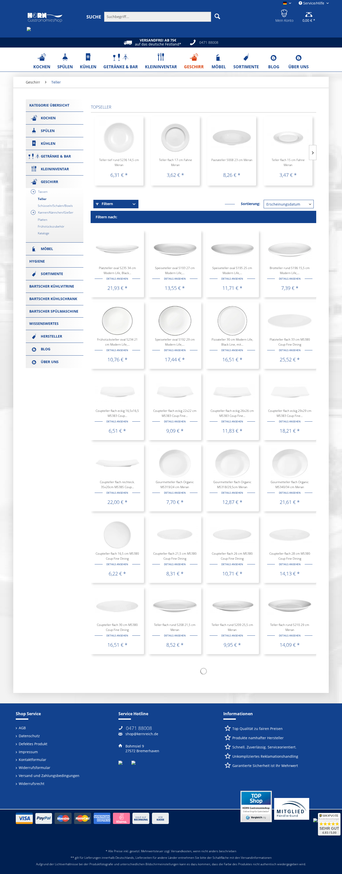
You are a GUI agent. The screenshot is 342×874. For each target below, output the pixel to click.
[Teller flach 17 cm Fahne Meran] (175, 137)
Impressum (28, 751)
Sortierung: (250, 203)
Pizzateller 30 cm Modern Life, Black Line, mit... (232, 342)
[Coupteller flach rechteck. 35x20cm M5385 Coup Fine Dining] (117, 463)
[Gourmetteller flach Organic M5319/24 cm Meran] (175, 463)
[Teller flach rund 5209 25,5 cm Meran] (232, 606)
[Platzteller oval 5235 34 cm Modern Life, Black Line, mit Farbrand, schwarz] (117, 249)
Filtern (107, 203)
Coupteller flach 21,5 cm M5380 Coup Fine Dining (175, 556)
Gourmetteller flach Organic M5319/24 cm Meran (175, 484)
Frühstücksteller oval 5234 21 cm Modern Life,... (117, 342)
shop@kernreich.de (141, 733)
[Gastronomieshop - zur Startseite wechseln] (45, 17)
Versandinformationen (256, 857)
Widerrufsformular (34, 767)
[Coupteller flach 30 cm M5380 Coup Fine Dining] (117, 606)
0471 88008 (139, 728)
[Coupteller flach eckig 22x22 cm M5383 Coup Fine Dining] (175, 392)
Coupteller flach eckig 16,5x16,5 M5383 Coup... (117, 413)
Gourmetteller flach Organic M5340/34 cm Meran (290, 484)
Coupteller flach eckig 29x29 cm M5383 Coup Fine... (289, 413)
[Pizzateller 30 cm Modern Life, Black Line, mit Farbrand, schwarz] (232, 321)
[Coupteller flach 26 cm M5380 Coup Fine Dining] (232, 535)
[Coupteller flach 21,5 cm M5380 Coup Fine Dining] (175, 535)
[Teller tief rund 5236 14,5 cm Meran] (119, 137)
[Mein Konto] (284, 13)
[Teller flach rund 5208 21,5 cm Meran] (175, 606)
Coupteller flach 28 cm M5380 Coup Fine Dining (289, 556)
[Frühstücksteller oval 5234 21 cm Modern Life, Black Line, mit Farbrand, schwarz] (117, 321)
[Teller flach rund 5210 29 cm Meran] (289, 606)
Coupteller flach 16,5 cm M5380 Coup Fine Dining (117, 556)
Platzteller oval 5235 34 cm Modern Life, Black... (117, 270)
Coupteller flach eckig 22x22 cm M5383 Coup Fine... (175, 413)
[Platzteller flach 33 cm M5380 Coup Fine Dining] (289, 321)
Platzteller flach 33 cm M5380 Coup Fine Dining (290, 342)
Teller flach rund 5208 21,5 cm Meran (175, 627)
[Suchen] (217, 16)
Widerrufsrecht (31, 783)
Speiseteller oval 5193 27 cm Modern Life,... (175, 270)
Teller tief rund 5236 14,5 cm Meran (119, 162)
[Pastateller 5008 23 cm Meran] (231, 137)
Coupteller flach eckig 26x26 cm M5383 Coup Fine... (232, 413)
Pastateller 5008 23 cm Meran (231, 160)
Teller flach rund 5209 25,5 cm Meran (232, 627)
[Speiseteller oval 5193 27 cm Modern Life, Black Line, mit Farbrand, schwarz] (175, 249)
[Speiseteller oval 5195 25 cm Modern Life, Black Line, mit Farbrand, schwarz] (232, 249)
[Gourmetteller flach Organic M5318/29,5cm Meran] (232, 463)
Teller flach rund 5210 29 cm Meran (289, 627)
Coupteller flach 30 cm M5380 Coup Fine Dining (117, 627)
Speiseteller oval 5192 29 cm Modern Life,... (175, 342)
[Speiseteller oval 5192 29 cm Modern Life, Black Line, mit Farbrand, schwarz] (175, 321)
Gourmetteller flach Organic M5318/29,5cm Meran (232, 484)
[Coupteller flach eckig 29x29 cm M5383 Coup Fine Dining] (289, 392)
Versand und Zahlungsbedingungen (49, 775)
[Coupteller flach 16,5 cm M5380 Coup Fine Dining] (117, 535)
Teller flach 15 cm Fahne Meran (288, 162)
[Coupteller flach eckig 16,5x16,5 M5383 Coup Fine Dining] (117, 392)
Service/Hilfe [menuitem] (313, 3)
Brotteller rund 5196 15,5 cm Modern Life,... (290, 270)
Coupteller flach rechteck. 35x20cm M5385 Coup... (117, 484)
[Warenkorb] (308, 13)
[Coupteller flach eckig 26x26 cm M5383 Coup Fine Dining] (232, 392)
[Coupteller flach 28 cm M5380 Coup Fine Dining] (289, 535)
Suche (93, 17)
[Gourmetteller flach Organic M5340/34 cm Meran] (289, 463)
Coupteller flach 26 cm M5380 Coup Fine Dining (232, 556)
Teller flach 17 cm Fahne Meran (175, 162)
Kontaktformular (32, 759)
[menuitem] (155, 16)
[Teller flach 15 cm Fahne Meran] (288, 137)
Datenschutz (29, 735)
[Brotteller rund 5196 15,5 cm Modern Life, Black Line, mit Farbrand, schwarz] (289, 249)
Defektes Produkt (33, 743)
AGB (22, 727)
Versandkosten (181, 851)
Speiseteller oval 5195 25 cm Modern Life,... (232, 270)
